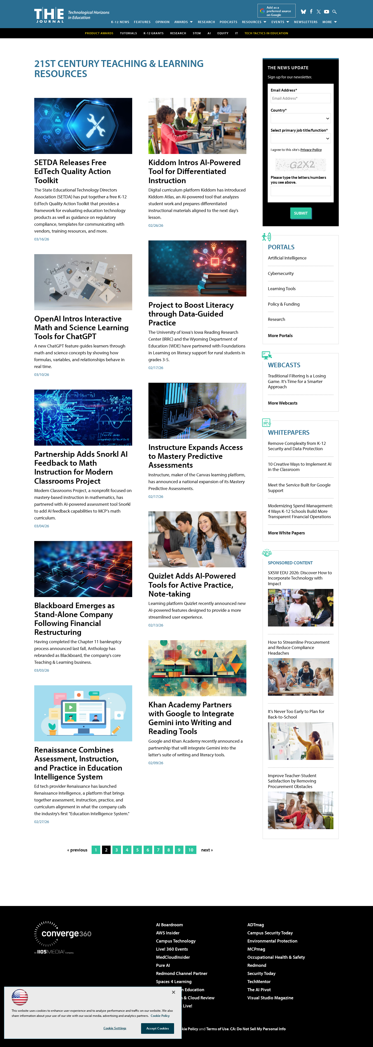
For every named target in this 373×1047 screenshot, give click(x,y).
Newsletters (306, 22)
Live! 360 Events (172, 949)
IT (236, 33)
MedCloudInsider (173, 957)
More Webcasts (283, 403)
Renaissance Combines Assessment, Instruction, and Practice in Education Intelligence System (78, 762)
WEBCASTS (284, 364)
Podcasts (229, 22)
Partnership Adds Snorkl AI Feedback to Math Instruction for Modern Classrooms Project (81, 467)
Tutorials (128, 33)
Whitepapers (289, 432)
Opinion (163, 22)
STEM (197, 33)
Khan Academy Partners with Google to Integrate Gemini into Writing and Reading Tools (191, 717)
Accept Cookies (157, 1028)
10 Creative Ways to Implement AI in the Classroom (299, 467)
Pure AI (163, 965)
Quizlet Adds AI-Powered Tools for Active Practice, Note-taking (192, 584)
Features (142, 22)
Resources (252, 22)
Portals (281, 246)
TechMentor (258, 981)
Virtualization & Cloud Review (185, 998)
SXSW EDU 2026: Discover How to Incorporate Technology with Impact (300, 578)
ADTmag (255, 925)
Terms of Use (217, 1028)
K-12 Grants (154, 33)
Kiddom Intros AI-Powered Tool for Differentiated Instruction (194, 171)
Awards (181, 22)
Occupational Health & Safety (276, 957)
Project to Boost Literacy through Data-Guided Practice (191, 313)
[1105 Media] (64, 979)
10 (190, 850)
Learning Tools (282, 288)
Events (278, 22)
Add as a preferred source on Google (279, 11)
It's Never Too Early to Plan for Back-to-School (296, 714)
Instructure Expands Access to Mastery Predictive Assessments (195, 456)
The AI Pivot (259, 989)
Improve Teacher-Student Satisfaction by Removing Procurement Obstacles (292, 781)
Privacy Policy (311, 149)
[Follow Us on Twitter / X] (319, 12)
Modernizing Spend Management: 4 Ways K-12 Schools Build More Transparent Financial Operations (300, 511)
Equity (223, 33)
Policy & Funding (284, 304)
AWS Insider (167, 933)
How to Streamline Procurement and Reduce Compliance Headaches (299, 647)
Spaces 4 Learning (174, 981)
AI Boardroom (169, 925)
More (327, 22)
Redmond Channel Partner (181, 973)
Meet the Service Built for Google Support (299, 487)
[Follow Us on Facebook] (311, 11)
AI (209, 33)
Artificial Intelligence (287, 258)
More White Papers (286, 533)
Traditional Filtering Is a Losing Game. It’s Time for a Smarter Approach (297, 381)
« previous (77, 850)
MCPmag (256, 949)
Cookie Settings (115, 1028)
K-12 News (120, 22)
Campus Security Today (270, 933)
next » (207, 850)
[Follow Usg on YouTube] (326, 11)
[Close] (173, 992)
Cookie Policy (186, 1028)
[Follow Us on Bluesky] (303, 11)
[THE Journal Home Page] (71, 14)
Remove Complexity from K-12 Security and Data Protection (297, 446)
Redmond (256, 965)
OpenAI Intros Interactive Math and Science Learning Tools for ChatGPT (81, 327)
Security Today (261, 973)
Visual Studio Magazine (270, 998)
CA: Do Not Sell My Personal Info (258, 1028)
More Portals (280, 335)
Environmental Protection (272, 941)
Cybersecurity (281, 273)
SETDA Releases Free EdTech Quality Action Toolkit (72, 171)
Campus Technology (176, 941)
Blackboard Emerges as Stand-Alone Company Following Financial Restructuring (74, 618)
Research (206, 22)
